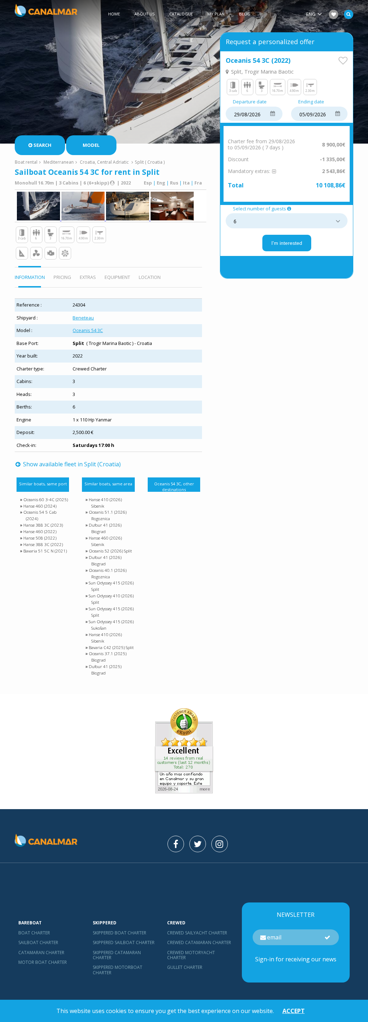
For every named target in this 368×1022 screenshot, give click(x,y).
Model (91, 145)
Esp (148, 182)
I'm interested (286, 243)
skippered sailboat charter (124, 942)
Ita (186, 182)
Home (114, 14)
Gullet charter (184, 967)
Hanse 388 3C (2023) (43, 525)
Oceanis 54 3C (88, 330)
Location (150, 277)
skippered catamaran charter (117, 955)
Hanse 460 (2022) (39, 531)
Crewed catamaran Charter (199, 942)
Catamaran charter (41, 952)
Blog (244, 14)
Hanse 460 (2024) (39, 506)
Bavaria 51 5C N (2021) (45, 551)
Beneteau (83, 317)
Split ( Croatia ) (150, 162)
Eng (161, 182)
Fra (198, 182)
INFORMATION (30, 277)
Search (42, 145)
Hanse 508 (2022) (39, 538)
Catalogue (181, 14)
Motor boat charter (42, 962)
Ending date (311, 102)
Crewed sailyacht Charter (197, 933)
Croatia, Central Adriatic (104, 162)
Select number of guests (259, 209)
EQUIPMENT (117, 277)
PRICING (62, 277)
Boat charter (34, 933)
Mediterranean (58, 162)
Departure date (250, 102)
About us (144, 14)
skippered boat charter (119, 933)
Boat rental (26, 162)
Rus (174, 182)
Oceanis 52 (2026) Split (110, 551)
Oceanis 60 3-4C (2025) (45, 499)
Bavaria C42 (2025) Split (111, 647)
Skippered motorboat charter (117, 969)
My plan (216, 14)
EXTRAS (88, 277)
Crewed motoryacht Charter (191, 955)
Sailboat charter (38, 942)
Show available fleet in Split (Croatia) (71, 464)
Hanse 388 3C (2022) (43, 544)
